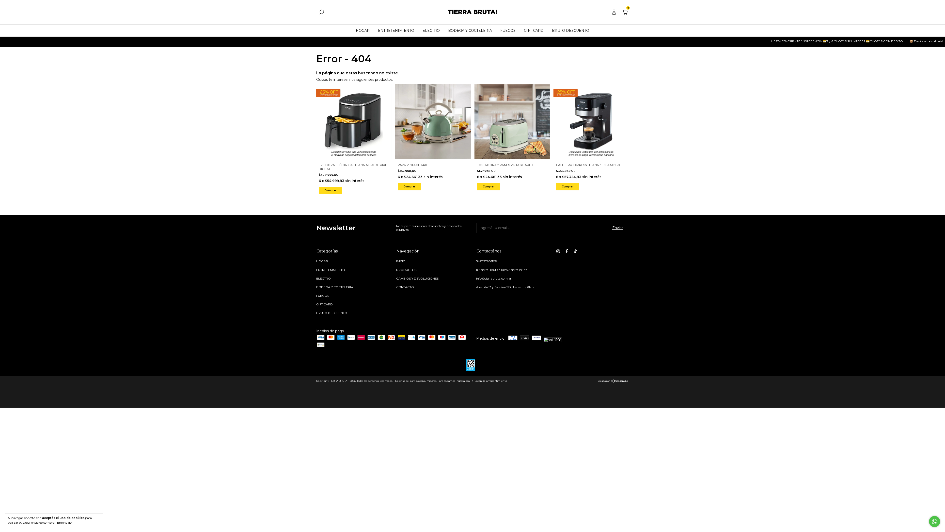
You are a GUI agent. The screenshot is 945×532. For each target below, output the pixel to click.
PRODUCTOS (406, 270)
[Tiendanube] (613, 381)
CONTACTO (405, 287)
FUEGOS (508, 30)
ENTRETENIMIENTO (396, 30)
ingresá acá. (463, 380)
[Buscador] (321, 12)
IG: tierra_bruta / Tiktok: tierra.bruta (501, 270)
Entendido (64, 522)
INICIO (401, 261)
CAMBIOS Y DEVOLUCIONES (417, 278)
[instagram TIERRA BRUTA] (558, 251)
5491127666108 (486, 261)
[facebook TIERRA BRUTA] (567, 251)
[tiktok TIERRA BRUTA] (575, 251)
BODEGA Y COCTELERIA (470, 30)
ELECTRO (431, 30)
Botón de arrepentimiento (490, 380)
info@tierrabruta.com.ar (493, 278)
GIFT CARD (534, 30)
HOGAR (363, 30)
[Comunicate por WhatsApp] (934, 521)
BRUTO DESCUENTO (570, 30)
